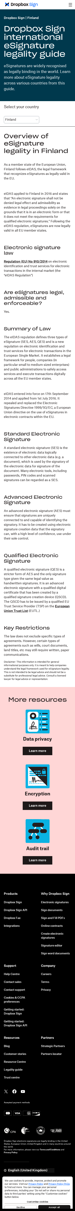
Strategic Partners (53, 1046)
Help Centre (12, 974)
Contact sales (12, 982)
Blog (7, 1046)
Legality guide (13, 1070)
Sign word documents (55, 953)
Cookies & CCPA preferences (14, 999)
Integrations (12, 926)
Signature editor (51, 945)
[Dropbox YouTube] (23, 1091)
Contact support (14, 990)
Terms (45, 982)
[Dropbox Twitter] (6, 1091)
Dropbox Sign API (15, 910)
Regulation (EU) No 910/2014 (26, 261)
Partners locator (51, 1054)
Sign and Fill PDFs (53, 918)
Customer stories (15, 1054)
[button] (70, 4)
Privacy (46, 990)
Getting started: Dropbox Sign (14, 1011)
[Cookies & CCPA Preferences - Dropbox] (37, 1193)
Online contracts (52, 926)
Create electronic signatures (52, 936)
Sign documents (51, 910)
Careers (46, 974)
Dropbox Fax (12, 918)
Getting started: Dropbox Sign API (15, 1023)
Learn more (37, 750)
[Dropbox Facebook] (14, 1091)
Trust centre (12, 1077)
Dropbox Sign (14, 18)
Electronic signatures (55, 902)
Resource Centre (15, 1062)
